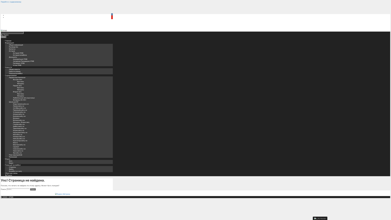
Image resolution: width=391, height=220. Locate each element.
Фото (10, 161)
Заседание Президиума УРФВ (23, 61)
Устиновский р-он (19, 112)
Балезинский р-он (19, 116)
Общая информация (16, 45)
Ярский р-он (17, 153)
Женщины (20, 83)
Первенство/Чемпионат (17, 77)
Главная (8, 41)
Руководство (13, 47)
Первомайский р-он (20, 110)
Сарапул (16, 147)
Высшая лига (17, 79)
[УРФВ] (4, 31)
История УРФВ (18, 53)
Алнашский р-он (18, 114)
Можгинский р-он (19, 145)
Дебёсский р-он (18, 126)
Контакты (12, 49)
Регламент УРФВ (19, 63)
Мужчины (20, 81)
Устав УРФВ (17, 65)
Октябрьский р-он (19, 108)
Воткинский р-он (19, 120)
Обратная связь (11, 173)
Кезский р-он (17, 134)
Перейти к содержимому (11, 2)
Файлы (11, 169)
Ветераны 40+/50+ (19, 100)
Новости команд (14, 71)
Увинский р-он (18, 151)
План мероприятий (15, 155)
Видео (11, 163)
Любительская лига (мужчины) (24, 98)
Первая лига (17, 85)
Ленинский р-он (18, 106)
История (12, 51)
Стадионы (12, 167)
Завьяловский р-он (19, 128)
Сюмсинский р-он (19, 149)
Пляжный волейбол (16, 73)
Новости (8, 67)
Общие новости (14, 69)
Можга (15, 143)
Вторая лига (17, 92)
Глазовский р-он (19, 124)
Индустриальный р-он (21, 104)
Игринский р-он (18, 130)
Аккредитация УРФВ (20, 59)
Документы (13, 57)
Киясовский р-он (19, 138)
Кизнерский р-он (19, 136)
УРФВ (11, 197)
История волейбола (20, 55)
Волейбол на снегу (15, 171)
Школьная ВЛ (13, 102)
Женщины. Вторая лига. (21, 122)
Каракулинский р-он (20, 132)
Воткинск (16, 118)
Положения (13, 157)
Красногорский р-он (20, 140)
